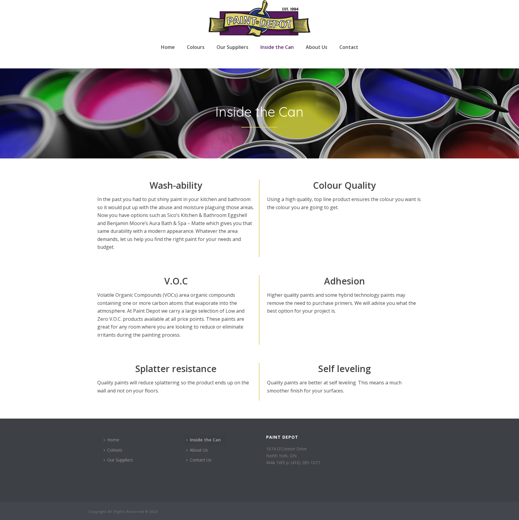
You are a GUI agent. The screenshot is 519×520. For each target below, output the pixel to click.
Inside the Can (277, 47)
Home (168, 47)
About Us (316, 47)
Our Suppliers (232, 47)
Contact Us (200, 460)
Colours (196, 47)
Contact (348, 47)
